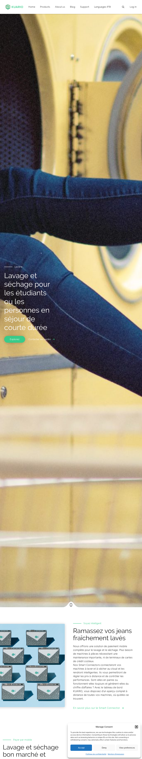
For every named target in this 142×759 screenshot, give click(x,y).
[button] (136, 726)
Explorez (14, 339)
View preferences (127, 748)
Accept (81, 748)
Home (31, 7)
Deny (104, 748)
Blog (72, 7)
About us (60, 7)
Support (84, 7)
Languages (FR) (102, 7)
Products (45, 7)
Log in (133, 7)
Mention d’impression (116, 754)
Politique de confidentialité (96, 754)
